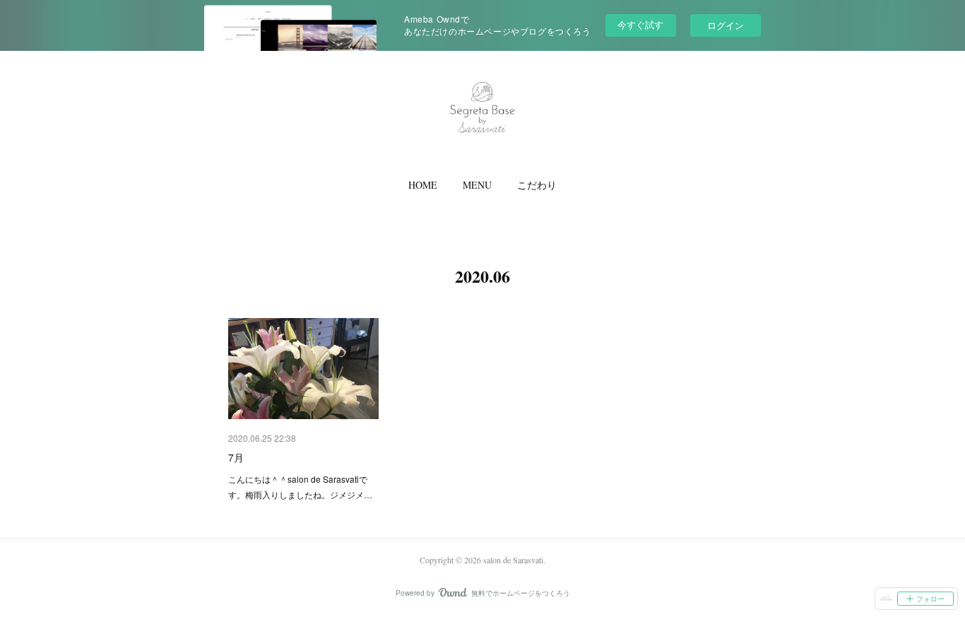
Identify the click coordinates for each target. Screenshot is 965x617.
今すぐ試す (640, 24)
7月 (236, 457)
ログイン (725, 25)
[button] (422, 185)
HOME (422, 185)
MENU (477, 185)
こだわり (537, 185)
